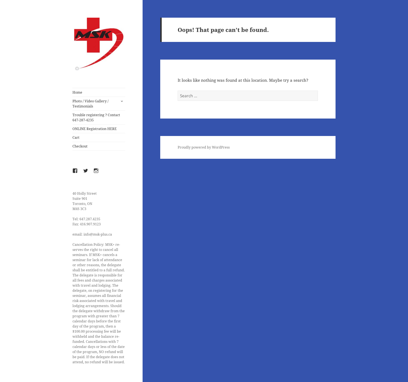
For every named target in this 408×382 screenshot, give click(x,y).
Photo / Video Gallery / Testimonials (90, 104)
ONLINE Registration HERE (94, 128)
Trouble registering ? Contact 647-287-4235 (96, 117)
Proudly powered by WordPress (204, 147)
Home (77, 92)
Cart (75, 137)
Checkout (80, 146)
